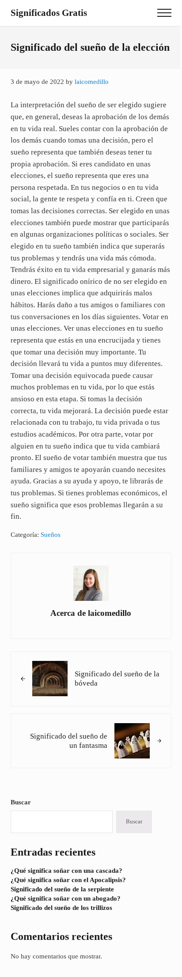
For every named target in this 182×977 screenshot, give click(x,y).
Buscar (21, 802)
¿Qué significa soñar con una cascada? (66, 870)
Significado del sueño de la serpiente (62, 889)
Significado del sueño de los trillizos (61, 907)
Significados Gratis (49, 13)
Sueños (51, 534)
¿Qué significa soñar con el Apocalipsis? (68, 879)
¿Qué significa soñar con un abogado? (66, 898)
